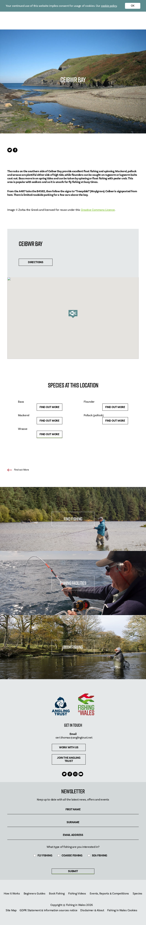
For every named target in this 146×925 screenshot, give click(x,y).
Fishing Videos (77, 893)
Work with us (68, 747)
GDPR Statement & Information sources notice (48, 910)
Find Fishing (73, 519)
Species (137, 893)
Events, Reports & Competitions (109, 893)
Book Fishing (73, 647)
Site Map (11, 910)
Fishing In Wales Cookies (122, 910)
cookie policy (109, 6)
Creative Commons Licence (98, 210)
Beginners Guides (34, 893)
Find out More (49, 407)
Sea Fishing (99, 855)
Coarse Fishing (72, 855)
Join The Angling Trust (68, 759)
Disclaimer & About (92, 910)
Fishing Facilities (73, 583)
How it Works (12, 893)
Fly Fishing (45, 855)
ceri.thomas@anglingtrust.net (74, 737)
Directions (35, 262)
